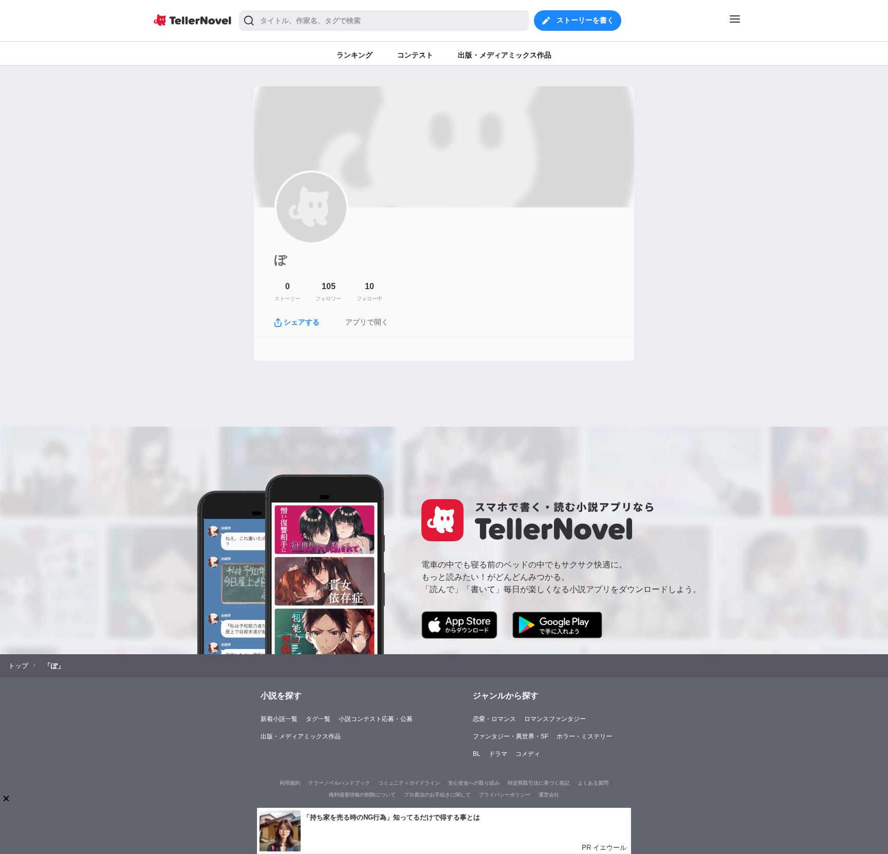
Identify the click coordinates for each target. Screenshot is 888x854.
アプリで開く (366, 322)
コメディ (527, 753)
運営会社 (549, 795)
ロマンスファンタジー (555, 719)
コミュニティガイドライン (409, 783)
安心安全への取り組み (473, 783)
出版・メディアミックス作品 (301, 736)
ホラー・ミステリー (584, 736)
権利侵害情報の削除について (362, 795)
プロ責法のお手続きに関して (437, 795)
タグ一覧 (318, 719)
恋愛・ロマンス (494, 719)
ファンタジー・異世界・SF (510, 736)
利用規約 (290, 783)
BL (476, 753)
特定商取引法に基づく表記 (538, 783)
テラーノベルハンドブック (339, 783)
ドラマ (498, 753)
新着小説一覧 (279, 719)
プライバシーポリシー (504, 795)
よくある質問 (593, 783)
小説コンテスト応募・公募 (376, 719)
